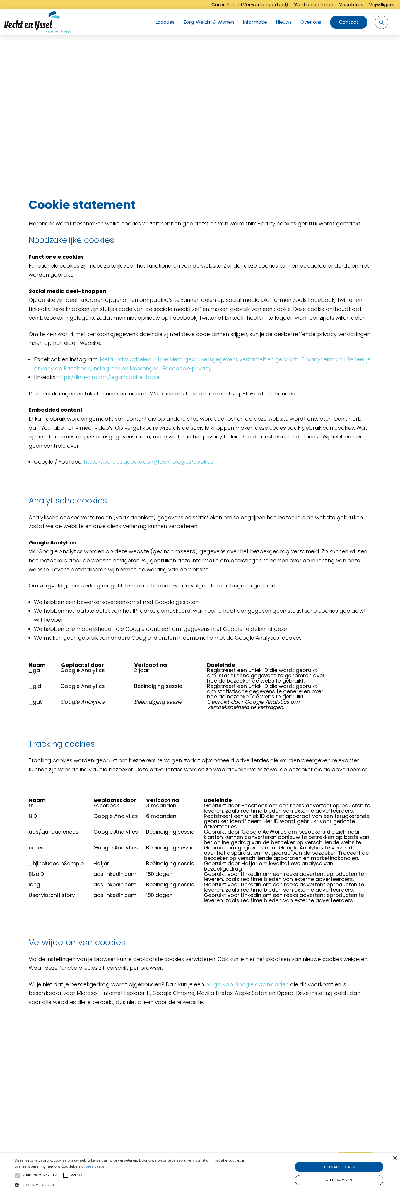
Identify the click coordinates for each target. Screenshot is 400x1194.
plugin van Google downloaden (247, 984)
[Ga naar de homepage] (38, 22)
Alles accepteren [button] (339, 1167)
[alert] (200, 1173)
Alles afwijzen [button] (339, 1180)
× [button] (395, 1158)
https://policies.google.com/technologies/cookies (148, 461)
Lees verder (96, 1166)
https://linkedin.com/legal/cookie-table (108, 377)
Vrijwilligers (381, 4)
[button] (135, 1184)
